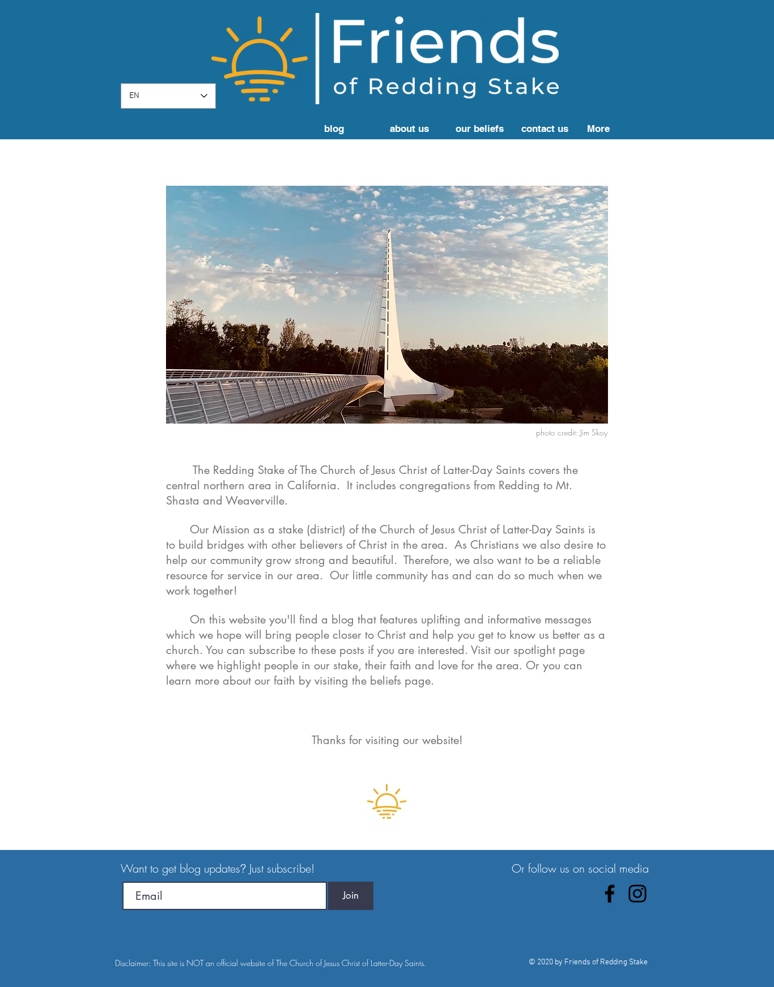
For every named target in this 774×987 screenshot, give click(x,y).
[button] (413, 128)
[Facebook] (610, 893)
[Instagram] (637, 893)
